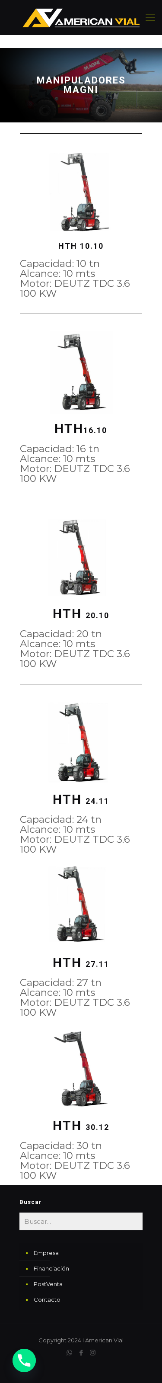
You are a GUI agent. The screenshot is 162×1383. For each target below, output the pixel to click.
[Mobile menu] (150, 17)
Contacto (47, 1299)
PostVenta (48, 1283)
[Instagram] (92, 1352)
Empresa (46, 1252)
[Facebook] (81, 1352)
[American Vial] (81, 17)
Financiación (51, 1268)
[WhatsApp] (69, 1352)
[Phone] (24, 1360)
